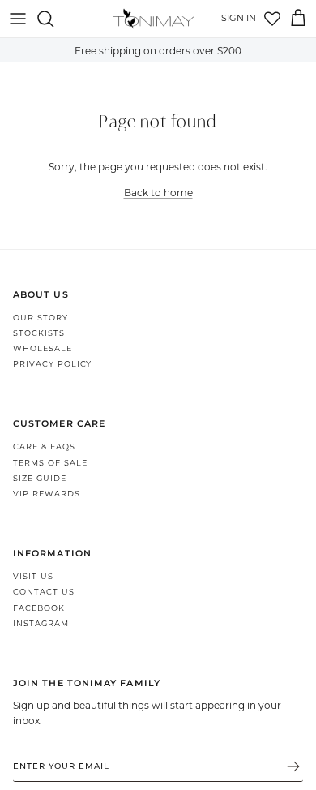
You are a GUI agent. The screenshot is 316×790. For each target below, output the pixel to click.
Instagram (41, 623)
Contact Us (44, 591)
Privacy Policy (52, 364)
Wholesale (42, 348)
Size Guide (39, 478)
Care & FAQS (44, 446)
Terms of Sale (50, 462)
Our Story (40, 317)
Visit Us (33, 576)
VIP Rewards (46, 493)
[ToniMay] (153, 18)
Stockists (39, 333)
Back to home (158, 192)
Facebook (39, 608)
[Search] (53, 18)
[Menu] (18, 18)
